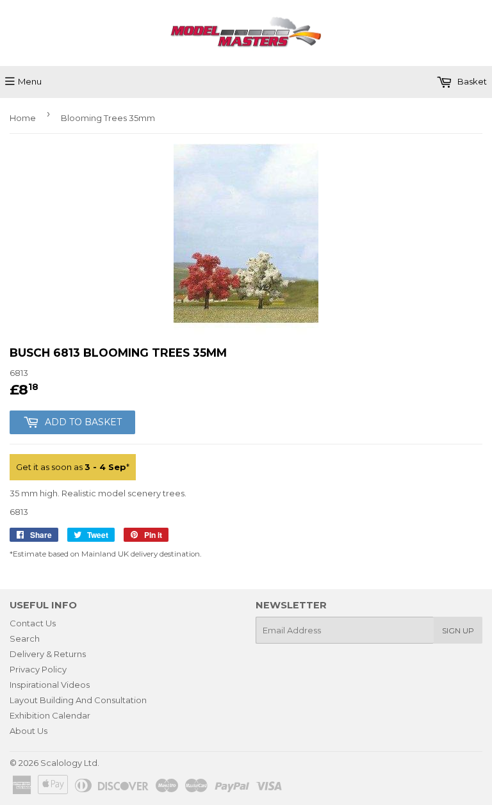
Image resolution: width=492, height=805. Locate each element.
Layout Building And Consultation (78, 700)
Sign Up (458, 630)
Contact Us (33, 623)
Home (23, 118)
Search (25, 638)
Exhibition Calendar (50, 715)
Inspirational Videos (50, 684)
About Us (28, 731)
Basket (471, 81)
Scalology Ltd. (69, 763)
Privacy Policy (38, 669)
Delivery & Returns (48, 654)
